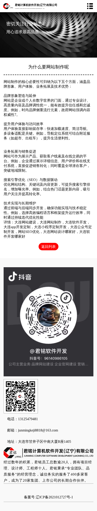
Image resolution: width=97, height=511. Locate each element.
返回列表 (48, 246)
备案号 (29, 497)
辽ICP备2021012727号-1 (54, 497)
